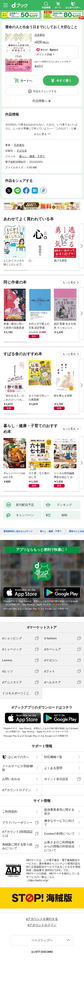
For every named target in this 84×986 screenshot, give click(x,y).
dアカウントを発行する (42, 919)
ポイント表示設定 (56, 779)
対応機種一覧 (53, 757)
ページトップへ (42, 940)
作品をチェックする (44, 91)
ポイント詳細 (44, 54)
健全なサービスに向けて (59, 822)
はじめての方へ (18, 757)
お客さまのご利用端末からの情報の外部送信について (59, 846)
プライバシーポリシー (17, 822)
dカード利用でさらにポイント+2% (51, 61)
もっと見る (69, 282)
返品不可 (38, 66)
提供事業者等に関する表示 (59, 811)
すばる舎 (22, 150)
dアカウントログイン (16, 790)
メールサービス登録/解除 (17, 768)
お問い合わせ (11, 779)
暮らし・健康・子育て (32, 156)
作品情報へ (39, 101)
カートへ (26, 80)
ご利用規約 (9, 811)
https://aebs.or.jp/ (38, 880)
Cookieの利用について (59, 833)
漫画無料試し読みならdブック (18, 531)
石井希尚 (39, 34)
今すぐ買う (64, 80)
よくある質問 (53, 768)
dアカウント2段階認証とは (17, 833)
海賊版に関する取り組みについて (17, 846)
